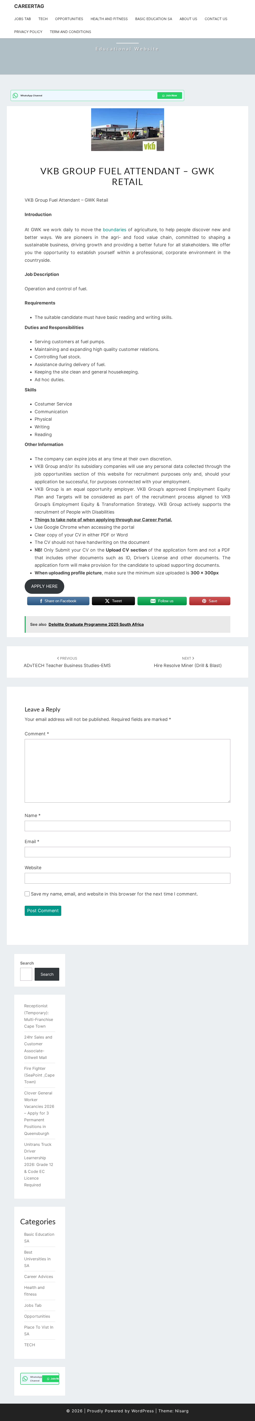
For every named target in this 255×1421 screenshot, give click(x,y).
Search (27, 963)
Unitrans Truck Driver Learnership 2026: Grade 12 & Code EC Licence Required (38, 1164)
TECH (43, 19)
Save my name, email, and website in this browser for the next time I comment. (114, 894)
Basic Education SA (153, 19)
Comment (37, 733)
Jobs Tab (22, 19)
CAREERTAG (29, 6)
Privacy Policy (28, 32)
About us (188, 19)
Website (33, 867)
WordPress (142, 1410)
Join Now (171, 95)
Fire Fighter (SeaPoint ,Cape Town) (39, 1075)
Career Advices (38, 1276)
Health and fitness (109, 19)
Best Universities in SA (37, 1259)
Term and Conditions (70, 32)
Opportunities (69, 19)
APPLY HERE (44, 586)
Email (32, 841)
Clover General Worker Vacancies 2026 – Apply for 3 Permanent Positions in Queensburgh (39, 1113)
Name (33, 815)
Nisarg (182, 1410)
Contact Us (216, 19)
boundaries (115, 229)
